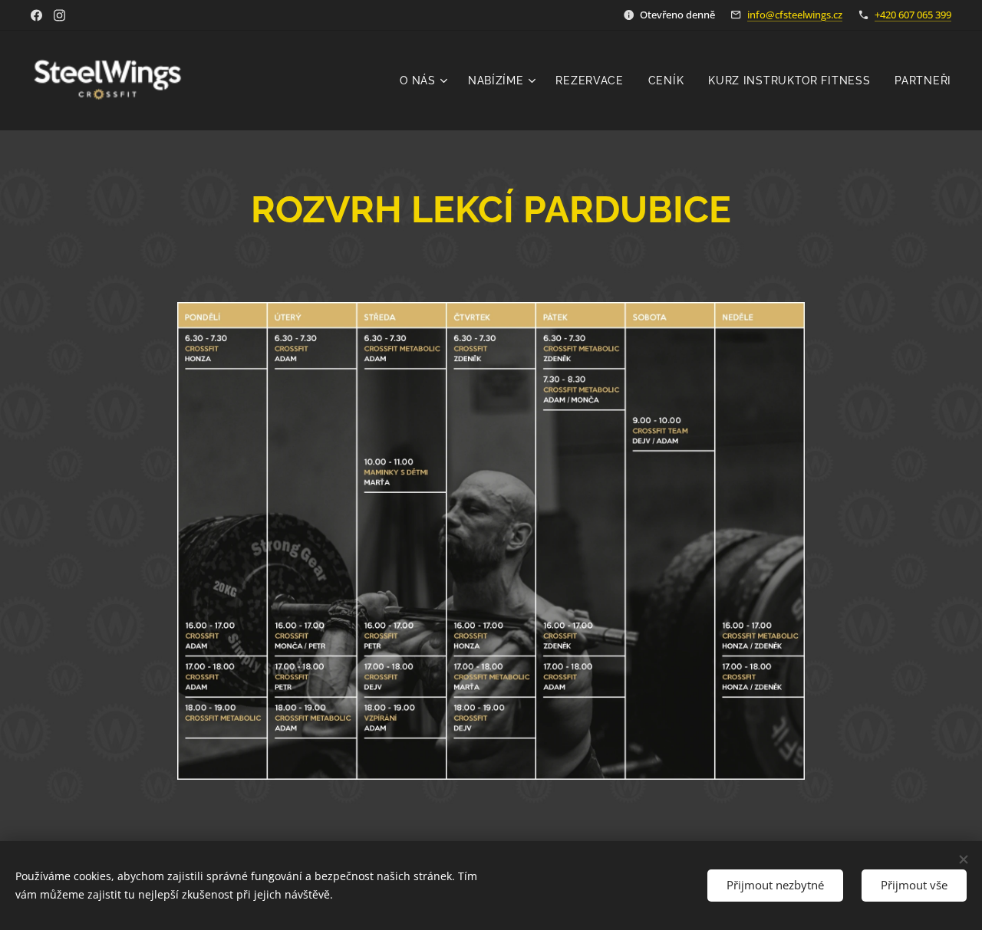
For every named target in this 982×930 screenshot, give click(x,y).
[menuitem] (426, 80)
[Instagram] (59, 15)
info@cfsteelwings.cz (794, 14)
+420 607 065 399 (913, 14)
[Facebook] (36, 15)
